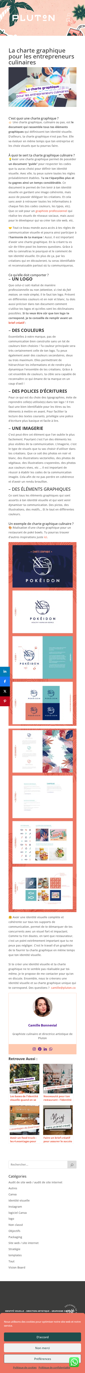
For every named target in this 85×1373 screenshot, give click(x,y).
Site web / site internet (23, 1243)
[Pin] (5, 701)
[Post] (5, 691)
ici (45, 537)
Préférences (42, 1359)
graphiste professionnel (51, 211)
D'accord (43, 1337)
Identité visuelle (19, 1200)
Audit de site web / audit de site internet (35, 1182)
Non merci (42, 1348)
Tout (11, 1261)
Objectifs (14, 1231)
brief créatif (16, 323)
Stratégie (14, 1249)
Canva (12, 1194)
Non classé (15, 1225)
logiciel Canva (17, 1213)
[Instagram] (34, 1049)
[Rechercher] (71, 1165)
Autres (12, 1188)
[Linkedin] (45, 1049)
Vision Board (16, 1267)
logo (11, 1218)
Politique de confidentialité (54, 1367)
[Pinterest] (40, 1049)
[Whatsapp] (51, 1049)
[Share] (5, 672)
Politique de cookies (25, 1367)
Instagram (15, 1206)
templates (15, 1255)
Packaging (15, 1237)
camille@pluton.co (63, 988)
